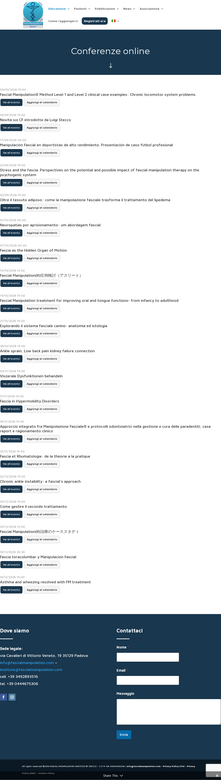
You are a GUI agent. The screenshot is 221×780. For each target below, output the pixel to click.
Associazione (149, 8)
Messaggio (125, 693)
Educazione (57, 8)
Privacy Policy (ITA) (174, 766)
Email (122, 670)
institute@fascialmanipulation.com (31, 669)
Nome (123, 647)
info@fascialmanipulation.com (27, 662)
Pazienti (80, 8)
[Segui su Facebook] (3, 697)
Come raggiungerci (63, 21)
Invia (124, 734)
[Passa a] (116, 24)
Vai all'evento (11, 102)
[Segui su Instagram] (12, 697)
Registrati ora (95, 21)
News (127, 8)
